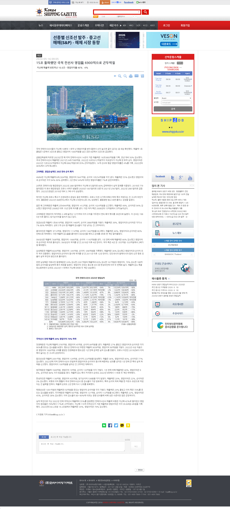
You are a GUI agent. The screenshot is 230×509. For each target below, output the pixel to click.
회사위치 (92, 480)
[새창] (173, 320)
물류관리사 (118, 16)
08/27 (168, 92)
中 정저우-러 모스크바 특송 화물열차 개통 (167, 208)
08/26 (168, 79)
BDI (124, 25)
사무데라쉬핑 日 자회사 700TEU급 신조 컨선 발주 (170, 214)
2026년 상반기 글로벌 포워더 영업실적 (166, 296)
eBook (106, 2)
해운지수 (113, 25)
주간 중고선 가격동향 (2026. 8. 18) (165, 287)
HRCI (131, 25)
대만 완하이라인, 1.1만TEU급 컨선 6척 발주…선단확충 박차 (171, 217)
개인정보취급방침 (104, 480)
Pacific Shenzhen (158, 92)
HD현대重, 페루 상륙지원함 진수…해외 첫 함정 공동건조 (171, 206)
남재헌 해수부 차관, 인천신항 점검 (164, 197)
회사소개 (82, 480)
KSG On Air (94, 2)
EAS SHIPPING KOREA (187, 79)
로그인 (166, 25)
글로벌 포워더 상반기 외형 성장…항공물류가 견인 (170, 191)
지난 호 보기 (79, 2)
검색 (173, 109)
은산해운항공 (173, 245)
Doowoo (187, 86)
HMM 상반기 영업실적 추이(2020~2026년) (168, 284)
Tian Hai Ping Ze (158, 79)
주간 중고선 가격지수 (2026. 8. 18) (165, 290)
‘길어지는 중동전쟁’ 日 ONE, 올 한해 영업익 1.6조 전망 (171, 203)
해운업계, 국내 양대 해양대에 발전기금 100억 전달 (170, 194)
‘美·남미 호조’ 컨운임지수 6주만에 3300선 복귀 (169, 211)
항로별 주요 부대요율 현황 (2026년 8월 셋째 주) (170, 293)
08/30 (178, 79)
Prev (133, 16)
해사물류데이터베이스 (61, 25)
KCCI (145, 25)
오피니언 (99, 25)
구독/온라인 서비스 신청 (61, 2)
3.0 (101, 16)
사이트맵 (116, 480)
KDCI (152, 25)
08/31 (178, 92)
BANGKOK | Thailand (173, 254)
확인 (136, 446)
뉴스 (41, 25)
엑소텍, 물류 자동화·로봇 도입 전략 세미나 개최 (169, 200)
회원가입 (185, 25)
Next (136, 16)
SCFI (138, 25)
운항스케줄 (83, 25)
